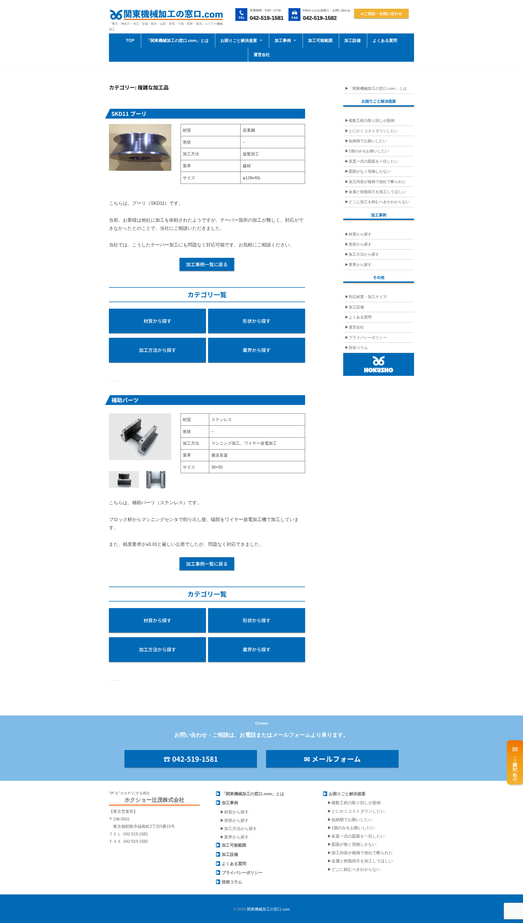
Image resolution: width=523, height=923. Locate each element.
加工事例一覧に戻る (207, 264)
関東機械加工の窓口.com (268, 909)
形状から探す (256, 320)
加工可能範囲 (320, 40)
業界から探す (256, 349)
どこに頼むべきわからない (356, 869)
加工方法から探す (157, 349)
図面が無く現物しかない (354, 844)
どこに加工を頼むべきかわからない (379, 202)
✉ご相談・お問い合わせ (381, 13)
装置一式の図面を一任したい (373, 161)
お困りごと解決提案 (238, 40)
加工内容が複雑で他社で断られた (377, 181)
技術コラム (358, 347)
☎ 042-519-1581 (190, 759)
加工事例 (283, 40)
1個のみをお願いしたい (369, 151)
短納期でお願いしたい (368, 141)
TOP (130, 40)
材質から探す (157, 320)
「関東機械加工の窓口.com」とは (177, 40)
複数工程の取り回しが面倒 (371, 120)
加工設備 (352, 40)
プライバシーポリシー (368, 337)
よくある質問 (385, 40)
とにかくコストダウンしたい (373, 131)
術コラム (234, 881)
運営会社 (262, 54)
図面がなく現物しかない (370, 171)
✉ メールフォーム (332, 759)
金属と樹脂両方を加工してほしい (377, 192)
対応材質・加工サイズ (368, 297)
